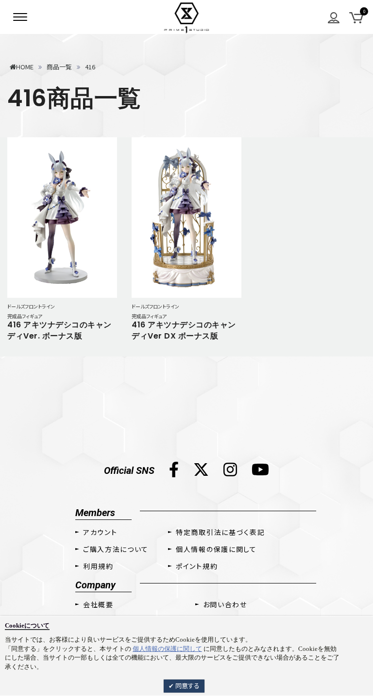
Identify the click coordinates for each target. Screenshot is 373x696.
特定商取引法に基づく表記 (220, 532)
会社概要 (98, 604)
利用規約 (98, 566)
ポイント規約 (197, 566)
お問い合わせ (225, 604)
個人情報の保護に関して (167, 648)
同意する (187, 685)
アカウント (100, 532)
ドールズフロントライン (31, 306)
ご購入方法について (116, 549)
